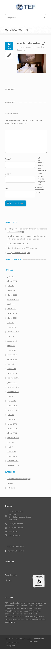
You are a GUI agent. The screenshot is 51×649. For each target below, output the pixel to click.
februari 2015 (12, 424)
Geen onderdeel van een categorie (18, 479)
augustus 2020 (12, 332)
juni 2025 (10, 277)
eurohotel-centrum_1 (31, 43)
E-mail (8, 174)
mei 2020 (10, 336)
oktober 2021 (12, 318)
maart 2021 (11, 327)
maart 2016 (11, 401)
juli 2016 (10, 396)
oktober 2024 (12, 281)
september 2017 (13, 378)
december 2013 (12, 461)
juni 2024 (10, 286)
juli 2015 (10, 415)
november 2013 (13, 465)
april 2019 (11, 346)
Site (6, 189)
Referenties (11, 488)
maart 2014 (11, 452)
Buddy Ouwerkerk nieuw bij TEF (18, 253)
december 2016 (12, 387)
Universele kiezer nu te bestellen (18, 244)
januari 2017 (12, 382)
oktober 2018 (12, 359)
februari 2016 (12, 406)
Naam (8, 159)
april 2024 (11, 290)
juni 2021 (10, 323)
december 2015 (12, 410)
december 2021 (12, 313)
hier (10, 622)
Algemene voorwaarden (15, 546)
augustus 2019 (12, 341)
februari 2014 (12, 456)
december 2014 (12, 429)
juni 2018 (10, 364)
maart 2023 (11, 309)
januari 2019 (12, 355)
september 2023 (13, 300)
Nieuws (10, 483)
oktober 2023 (12, 295)
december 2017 (12, 373)
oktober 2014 (12, 433)
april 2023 (11, 304)
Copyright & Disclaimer (15, 551)
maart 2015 (11, 419)
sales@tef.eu (13, 532)
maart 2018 (11, 369)
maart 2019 (11, 350)
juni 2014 (10, 442)
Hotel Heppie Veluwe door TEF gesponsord (22, 248)
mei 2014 (10, 447)
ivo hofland (34, 641)
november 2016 (13, 392)
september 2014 (13, 438)
